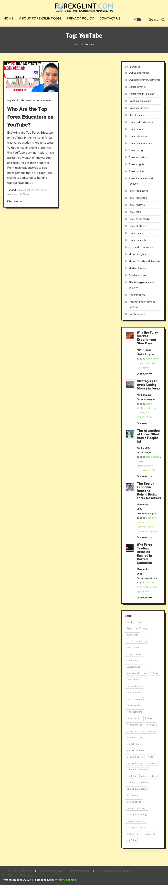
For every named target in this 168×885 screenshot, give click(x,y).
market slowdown (147, 363)
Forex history (135, 150)
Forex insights (136, 164)
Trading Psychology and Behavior (141, 304)
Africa (140, 622)
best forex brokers (136, 641)
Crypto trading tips (139, 73)
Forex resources (137, 198)
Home (8, 18)
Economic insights (138, 108)
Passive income (137, 275)
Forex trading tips (138, 240)
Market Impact (134, 744)
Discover (13, 201)
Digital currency (137, 87)
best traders (133, 647)
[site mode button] (137, 19)
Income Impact (134, 724)
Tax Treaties (133, 795)
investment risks (135, 737)
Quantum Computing (137, 769)
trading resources (136, 821)
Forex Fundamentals (140, 143)
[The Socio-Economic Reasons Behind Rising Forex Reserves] (130, 487)
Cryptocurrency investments (144, 80)
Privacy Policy (80, 18)
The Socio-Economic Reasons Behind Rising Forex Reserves (149, 491)
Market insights (137, 254)
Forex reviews (136, 205)
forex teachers (134, 711)
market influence (135, 750)
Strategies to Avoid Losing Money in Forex (148, 384)
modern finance (135, 756)
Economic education (139, 101)
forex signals (133, 705)
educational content (28, 190)
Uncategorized (136, 314)
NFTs (150, 756)
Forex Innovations (138, 157)
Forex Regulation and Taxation (140, 181)
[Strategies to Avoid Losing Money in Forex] (130, 384)
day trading (132, 660)
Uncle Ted (150, 833)
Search (155, 19)
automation (132, 634)
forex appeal (153, 456)
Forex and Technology (140, 122)
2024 (129, 622)
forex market (153, 358)
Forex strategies (137, 226)
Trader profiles (136, 295)
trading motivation (147, 470)
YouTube (24, 194)
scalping (131, 782)
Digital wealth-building (141, 94)
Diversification (134, 666)
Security (144, 782)
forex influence (134, 686)
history (148, 718)
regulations (143, 591)
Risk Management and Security (141, 285)
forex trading (133, 718)
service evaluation (136, 788)
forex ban (151, 587)
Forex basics (135, 129)
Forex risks (134, 212)
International (148, 731)
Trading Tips (133, 833)
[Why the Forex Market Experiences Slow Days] (130, 335)
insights (151, 724)
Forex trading (136, 233)
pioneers (152, 763)
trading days (144, 367)
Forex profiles (136, 171)
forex (155, 673)
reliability (131, 776)
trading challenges (136, 808)
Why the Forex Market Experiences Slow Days (147, 338)
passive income (135, 763)
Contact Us (109, 18)
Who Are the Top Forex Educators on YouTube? (30, 117)
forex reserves (134, 699)
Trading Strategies (136, 827)
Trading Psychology (137, 814)
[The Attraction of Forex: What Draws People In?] (130, 434)
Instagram (132, 731)
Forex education (42, 100)
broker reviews (134, 654)
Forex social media (139, 219)
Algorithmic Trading (137, 628)
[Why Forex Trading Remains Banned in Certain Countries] (130, 548)
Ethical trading (136, 115)
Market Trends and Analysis (144, 261)
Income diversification (140, 247)
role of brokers (149, 776)
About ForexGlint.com (40, 18)
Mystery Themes (65, 880)
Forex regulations (138, 191)
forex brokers (134, 679)
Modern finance (137, 268)
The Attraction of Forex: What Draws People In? (148, 436)
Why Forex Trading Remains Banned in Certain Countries (144, 554)
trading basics (134, 801)
